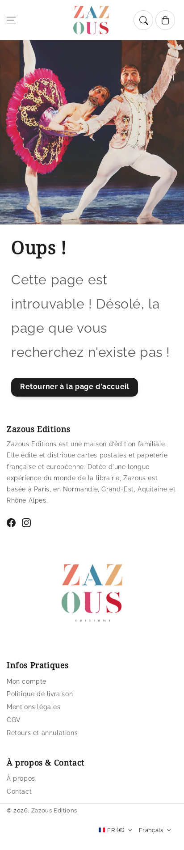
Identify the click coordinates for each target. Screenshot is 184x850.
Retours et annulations (42, 732)
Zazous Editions (54, 810)
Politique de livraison (40, 694)
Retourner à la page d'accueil (74, 386)
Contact (19, 791)
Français (151, 830)
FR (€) (115, 830)
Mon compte (26, 681)
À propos (21, 778)
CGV (14, 719)
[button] (11, 20)
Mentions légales (34, 706)
